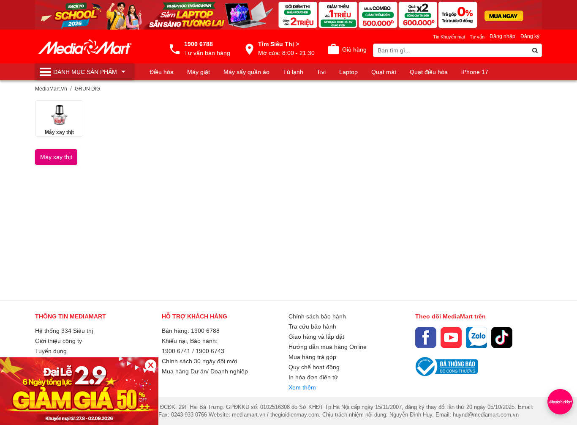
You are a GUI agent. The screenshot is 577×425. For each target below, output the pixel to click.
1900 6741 (176, 351)
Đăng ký (529, 36)
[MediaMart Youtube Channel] (451, 337)
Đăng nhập (502, 36)
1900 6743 (210, 351)
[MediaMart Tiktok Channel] (501, 337)
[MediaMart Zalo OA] (476, 337)
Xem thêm (302, 387)
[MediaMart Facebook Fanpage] (425, 337)
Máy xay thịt (56, 157)
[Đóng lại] (150, 365)
